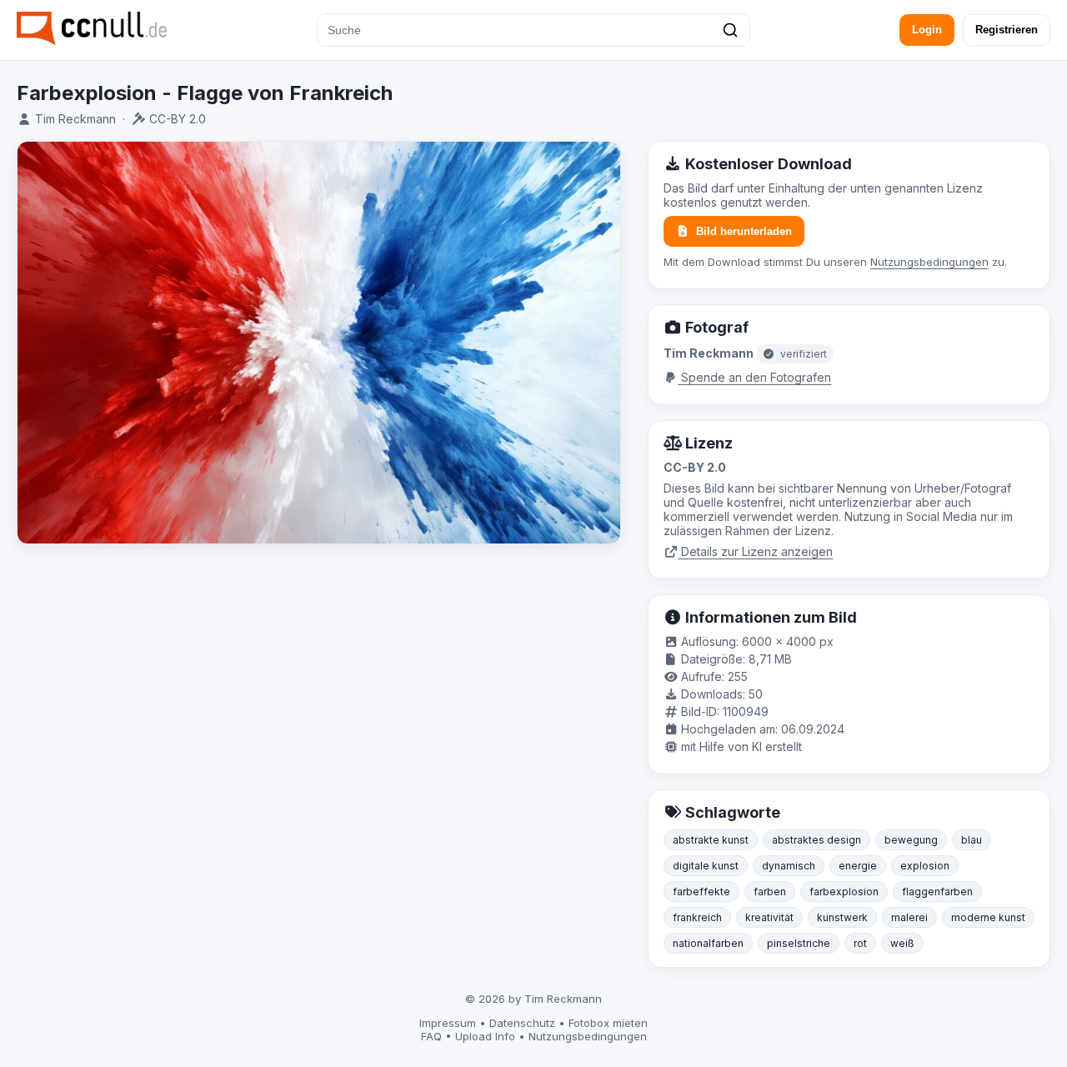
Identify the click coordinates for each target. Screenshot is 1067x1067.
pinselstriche (798, 943)
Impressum (447, 1022)
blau (971, 840)
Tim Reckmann (75, 119)
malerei (909, 917)
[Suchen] (730, 30)
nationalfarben (708, 943)
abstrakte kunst (711, 840)
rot (860, 943)
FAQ (431, 1036)
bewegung (911, 840)
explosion (924, 865)
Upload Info (485, 1036)
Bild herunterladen (744, 231)
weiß (902, 943)
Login (927, 29)
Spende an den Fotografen (754, 377)
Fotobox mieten (608, 1022)
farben (770, 891)
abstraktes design (816, 840)
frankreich (697, 917)
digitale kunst (706, 865)
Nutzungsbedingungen (929, 261)
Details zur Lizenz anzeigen (755, 551)
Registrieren (1006, 29)
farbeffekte (701, 891)
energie (858, 865)
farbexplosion (844, 891)
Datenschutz (522, 1022)
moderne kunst (988, 917)
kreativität (769, 917)
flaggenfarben (937, 891)
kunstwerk (842, 917)
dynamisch (788, 865)
